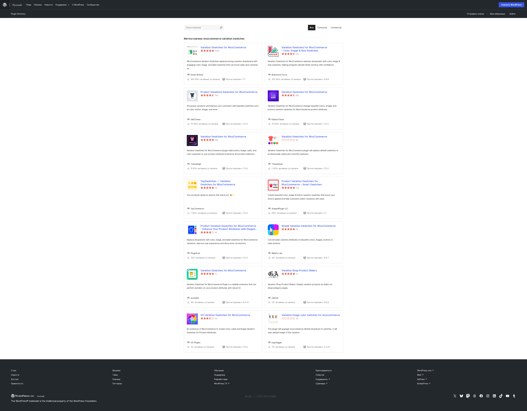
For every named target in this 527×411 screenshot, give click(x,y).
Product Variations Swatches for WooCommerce (229, 92)
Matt (420, 375)
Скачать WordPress (511, 5)
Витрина (116, 370)
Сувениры (322, 383)
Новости (15, 375)
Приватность (17, 383)
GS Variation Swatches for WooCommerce (225, 315)
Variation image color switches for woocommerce (310, 315)
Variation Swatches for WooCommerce (223, 47)
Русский (40, 396)
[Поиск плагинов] (221, 27)
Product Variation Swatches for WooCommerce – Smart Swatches (301, 183)
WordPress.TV (221, 383)
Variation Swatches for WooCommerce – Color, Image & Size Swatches (304, 49)
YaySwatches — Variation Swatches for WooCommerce (218, 183)
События (320, 375)
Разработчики (220, 379)
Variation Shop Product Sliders (299, 270)
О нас (13, 370)
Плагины (116, 379)
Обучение (219, 370)
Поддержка (219, 375)
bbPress (422, 379)
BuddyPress (424, 383)
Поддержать (323, 379)
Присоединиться (324, 370)
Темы (115, 375)
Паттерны (117, 383)
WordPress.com (425, 370)
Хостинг (15, 379)
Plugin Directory (18, 14)
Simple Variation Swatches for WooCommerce (308, 225)
